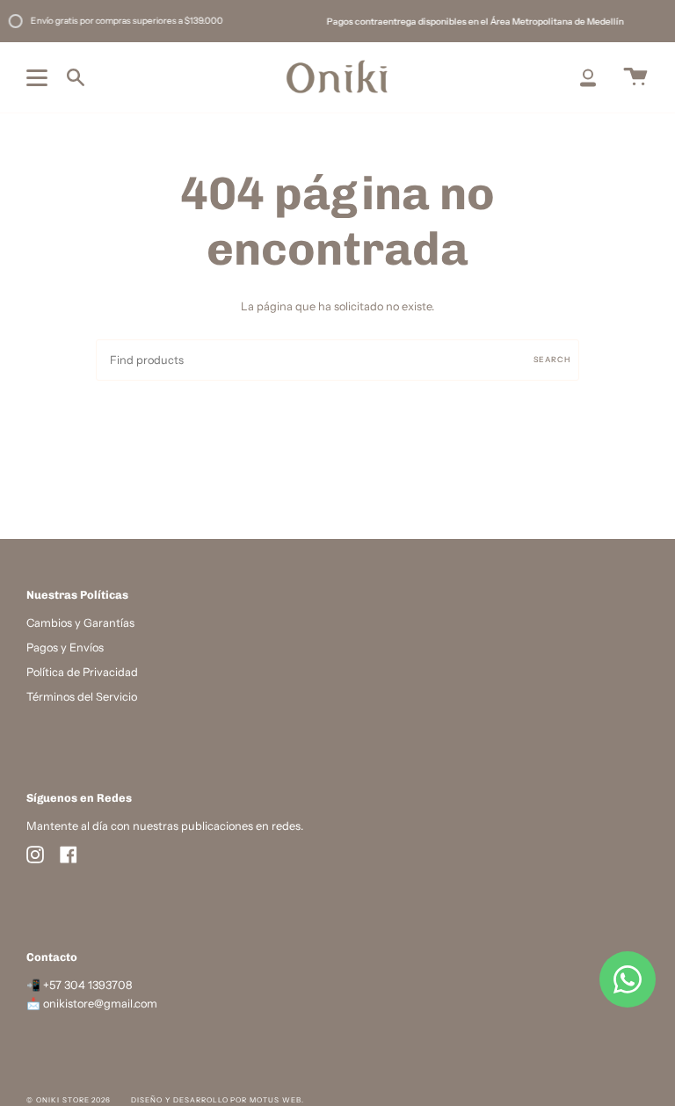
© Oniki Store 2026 (68, 1099)
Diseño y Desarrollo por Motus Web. (217, 1099)
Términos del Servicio (81, 696)
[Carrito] (635, 77)
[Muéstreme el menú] (39, 77)
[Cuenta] (588, 77)
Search (551, 359)
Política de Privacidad (82, 672)
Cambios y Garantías (80, 622)
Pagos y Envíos (65, 647)
